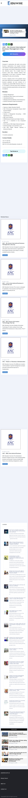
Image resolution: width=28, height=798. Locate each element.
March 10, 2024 (6, 451)
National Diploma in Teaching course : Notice (16, 649)
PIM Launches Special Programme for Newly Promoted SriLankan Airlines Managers (17, 713)
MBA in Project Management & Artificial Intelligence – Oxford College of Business (16, 543)
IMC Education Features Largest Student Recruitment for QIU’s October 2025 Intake (16, 662)
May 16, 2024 (6, 281)
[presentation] (3, 32)
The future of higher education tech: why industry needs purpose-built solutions (17, 531)
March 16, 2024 (6, 319)
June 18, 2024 (6, 241)
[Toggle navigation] (1, 3)
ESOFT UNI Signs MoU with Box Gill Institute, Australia (17, 585)
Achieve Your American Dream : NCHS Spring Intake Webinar (16, 638)
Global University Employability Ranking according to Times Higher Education (16, 676)
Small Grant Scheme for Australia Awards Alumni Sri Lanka (17, 701)
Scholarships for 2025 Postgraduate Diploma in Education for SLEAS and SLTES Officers (16, 557)
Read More (5, 255)
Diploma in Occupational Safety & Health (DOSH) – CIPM (17, 690)
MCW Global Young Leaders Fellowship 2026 (15, 611)
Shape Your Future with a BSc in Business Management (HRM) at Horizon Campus (16, 572)
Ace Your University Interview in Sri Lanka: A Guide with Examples (17, 598)
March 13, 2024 (6, 359)
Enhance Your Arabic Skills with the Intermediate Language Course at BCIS (17, 624)
